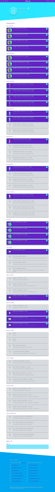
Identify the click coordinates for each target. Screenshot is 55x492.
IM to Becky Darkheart (16, 467)
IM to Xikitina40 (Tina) (33, 475)
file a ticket (23, 462)
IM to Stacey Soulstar (33, 470)
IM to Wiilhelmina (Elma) (33, 481)
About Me (8, 443)
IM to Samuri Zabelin (33, 467)
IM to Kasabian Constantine (17, 475)
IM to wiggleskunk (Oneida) (34, 478)
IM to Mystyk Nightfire (16, 478)
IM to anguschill (15, 465)
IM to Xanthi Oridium (33, 473)
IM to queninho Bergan (33, 465)
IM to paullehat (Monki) (16, 481)
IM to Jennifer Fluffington (17, 473)
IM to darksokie (15, 470)
